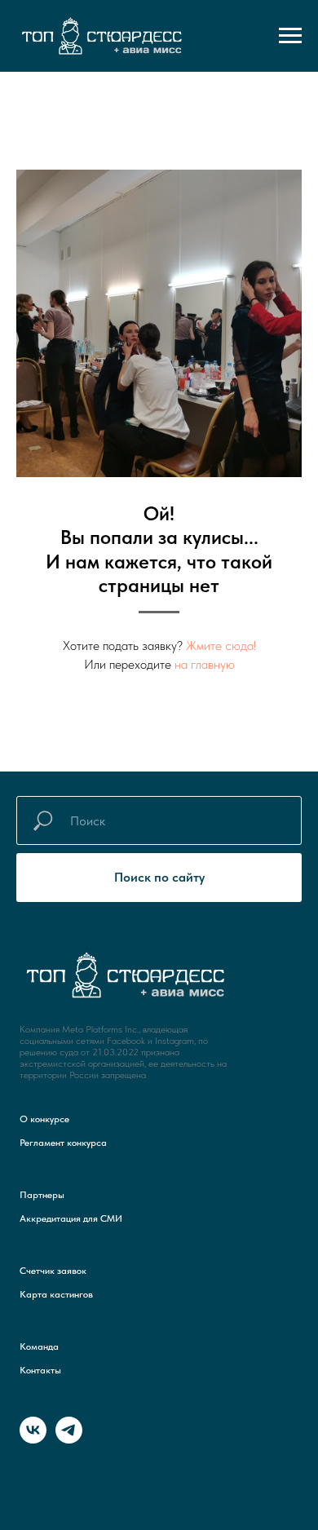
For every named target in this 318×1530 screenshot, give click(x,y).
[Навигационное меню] (290, 36)
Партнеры (42, 1195)
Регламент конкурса (63, 1142)
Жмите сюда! (221, 645)
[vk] (33, 1439)
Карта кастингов (56, 1294)
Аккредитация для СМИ (71, 1218)
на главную (204, 664)
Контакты (40, 1370)
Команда (39, 1346)
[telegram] (68, 1439)
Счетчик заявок (53, 1270)
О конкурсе (44, 1119)
